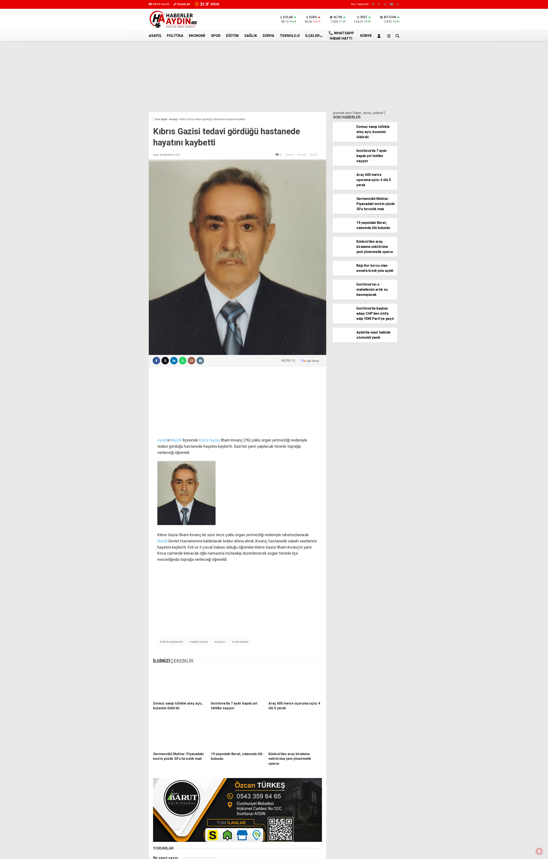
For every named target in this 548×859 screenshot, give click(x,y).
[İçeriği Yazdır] (200, 360)
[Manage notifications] (539, 851)
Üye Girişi (508, 68)
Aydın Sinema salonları (514, 95)
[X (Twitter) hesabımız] (521, 223)
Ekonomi (197, 35)
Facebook (522, 212)
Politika (175, 35)
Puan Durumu (512, 165)
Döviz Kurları (507, 100)
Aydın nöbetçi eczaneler (515, 91)
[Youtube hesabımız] (391, 4)
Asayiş (155, 35)
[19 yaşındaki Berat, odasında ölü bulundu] (237, 733)
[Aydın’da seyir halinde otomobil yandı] (343, 340)
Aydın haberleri (172, 642)
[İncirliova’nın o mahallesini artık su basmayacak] (343, 292)
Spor (215, 35)
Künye (503, 113)
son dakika (241, 642)
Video (506, 41)
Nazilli (314, 154)
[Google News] (310, 361)
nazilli (220, 642)
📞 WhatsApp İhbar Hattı (341, 36)
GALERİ (161, 4)
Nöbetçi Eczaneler (511, 118)
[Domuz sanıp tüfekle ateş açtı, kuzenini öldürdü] (180, 683)
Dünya (268, 35)
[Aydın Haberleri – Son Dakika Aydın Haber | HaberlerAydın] (173, 28)
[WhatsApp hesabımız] (398, 4)
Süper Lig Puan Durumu (515, 122)
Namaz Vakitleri (514, 156)
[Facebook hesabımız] (373, 4)
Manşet (301, 154)
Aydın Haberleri (509, 86)
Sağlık (250, 35)
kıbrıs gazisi (200, 642)
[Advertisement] (127, 110)
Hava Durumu (508, 104)
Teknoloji (290, 35)
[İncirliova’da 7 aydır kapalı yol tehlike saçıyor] (237, 683)
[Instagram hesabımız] (385, 4)
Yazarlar (508, 50)
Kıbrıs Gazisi (209, 440)
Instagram (523, 235)
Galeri (507, 32)
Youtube (523, 247)
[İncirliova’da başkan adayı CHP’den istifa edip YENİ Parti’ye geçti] (343, 316)
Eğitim (232, 35)
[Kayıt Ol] (379, 35)
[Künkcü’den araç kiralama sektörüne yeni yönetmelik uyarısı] (295, 733)
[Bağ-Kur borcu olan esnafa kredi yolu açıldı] (343, 273)
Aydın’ (162, 440)
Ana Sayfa (510, 23)
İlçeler (312, 35)
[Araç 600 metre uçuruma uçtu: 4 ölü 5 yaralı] (295, 683)
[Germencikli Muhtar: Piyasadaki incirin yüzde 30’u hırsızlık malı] (180, 733)
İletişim (504, 109)
